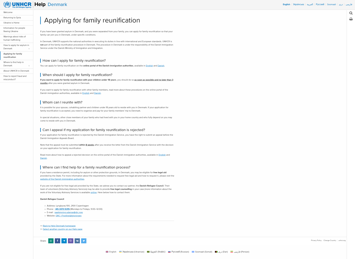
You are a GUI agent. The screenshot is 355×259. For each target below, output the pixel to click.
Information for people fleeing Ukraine (14, 29)
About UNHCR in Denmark (16, 71)
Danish (161, 66)
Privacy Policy (316, 240)
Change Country (330, 240)
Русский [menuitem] (320, 4)
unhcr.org (342, 240)
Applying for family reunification (12, 55)
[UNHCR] (23, 4)
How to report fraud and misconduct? (14, 78)
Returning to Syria (12, 17)
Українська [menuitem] (298, 4)
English (149, 66)
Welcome (7, 12)
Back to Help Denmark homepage (59, 226)
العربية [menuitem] (310, 4)
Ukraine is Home (11, 23)
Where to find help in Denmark (13, 64)
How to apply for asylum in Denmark (16, 47)
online (94, 192)
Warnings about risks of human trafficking (14, 38)
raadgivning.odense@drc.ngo (68, 212)
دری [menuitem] (341, 4)
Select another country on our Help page (62, 229)
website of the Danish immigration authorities (62, 179)
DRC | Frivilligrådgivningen (69, 216)
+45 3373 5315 (62, 209)
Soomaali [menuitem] (331, 4)
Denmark (57, 4)
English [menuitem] (286, 4)
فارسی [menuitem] (349, 4)
